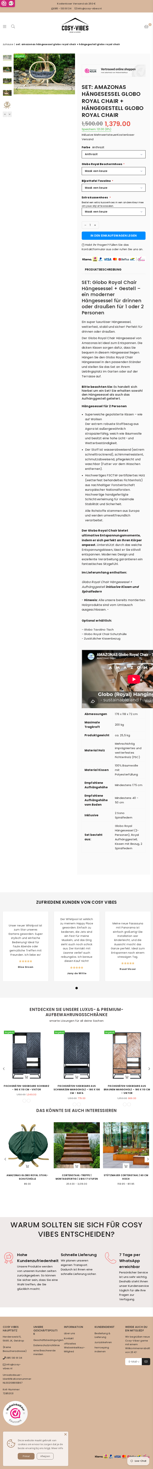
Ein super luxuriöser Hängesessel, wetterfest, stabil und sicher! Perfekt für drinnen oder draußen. (112, 327)
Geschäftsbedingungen (48, 1340)
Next (72, 89)
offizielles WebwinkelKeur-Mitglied (74, 1347)
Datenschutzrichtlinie (46, 1345)
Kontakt (69, 1338)
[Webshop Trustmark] (114, 71)
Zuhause (8, 44)
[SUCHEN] (13, 26)
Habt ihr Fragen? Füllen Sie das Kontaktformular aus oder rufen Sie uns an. (112, 247)
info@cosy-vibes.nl (90, 8)
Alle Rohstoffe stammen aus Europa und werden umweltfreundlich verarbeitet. (112, 515)
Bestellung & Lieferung (102, 1335)
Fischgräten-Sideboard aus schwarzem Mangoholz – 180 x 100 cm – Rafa (77, 1089)
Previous (17, 89)
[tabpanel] (25, 946)
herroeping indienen (102, 1349)
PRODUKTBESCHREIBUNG (103, 269)
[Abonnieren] (146, 1361)
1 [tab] (76, 988)
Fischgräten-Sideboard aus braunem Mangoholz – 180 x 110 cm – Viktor (127, 1089)
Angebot (19, 56)
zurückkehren (103, 1342)
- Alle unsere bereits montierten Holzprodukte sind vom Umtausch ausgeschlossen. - (113, 605)
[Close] (65, 1434)
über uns (69, 1333)
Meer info (57, 1448)
